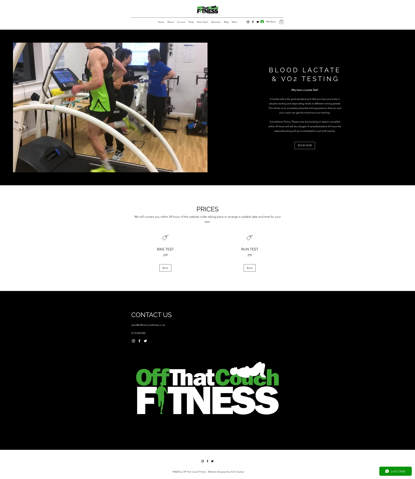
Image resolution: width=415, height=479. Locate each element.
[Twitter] (145, 341)
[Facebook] (139, 341)
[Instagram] (248, 22)
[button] (281, 21)
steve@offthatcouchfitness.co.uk (148, 324)
